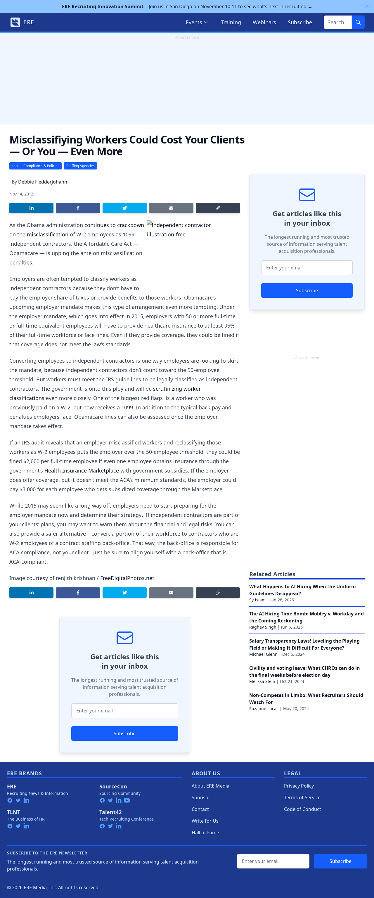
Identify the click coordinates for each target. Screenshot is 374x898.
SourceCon (113, 786)
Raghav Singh (262, 627)
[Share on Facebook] (78, 208)
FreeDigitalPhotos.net (127, 578)
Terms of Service (302, 797)
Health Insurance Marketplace (81, 470)
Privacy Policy (299, 786)
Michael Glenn (263, 654)
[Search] (358, 22)
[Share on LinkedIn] (31, 208)
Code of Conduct (302, 809)
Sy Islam (257, 600)
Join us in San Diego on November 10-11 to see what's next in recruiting (187, 6)
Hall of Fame (205, 832)
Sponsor (201, 797)
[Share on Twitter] (125, 208)
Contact (200, 809)
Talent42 (110, 812)
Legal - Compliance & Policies (35, 165)
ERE (11, 786)
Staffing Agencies (80, 165)
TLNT (13, 812)
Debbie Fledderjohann (42, 182)
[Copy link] (218, 208)
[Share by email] (171, 208)
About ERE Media (210, 786)
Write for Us (205, 821)
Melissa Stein (262, 681)
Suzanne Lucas (263, 708)
